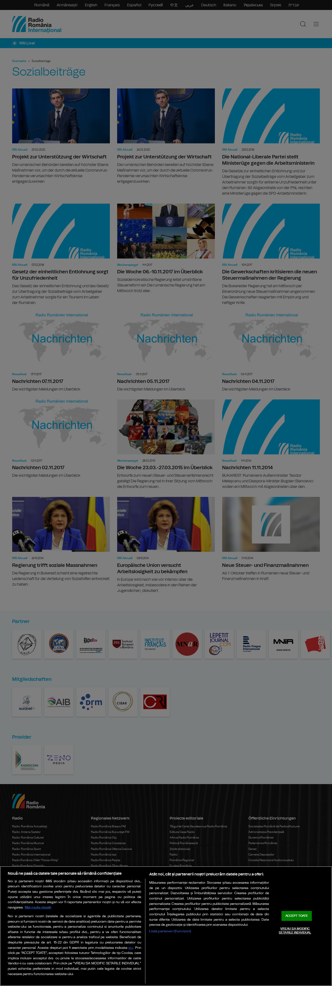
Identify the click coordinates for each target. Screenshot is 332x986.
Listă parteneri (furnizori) (170, 931)
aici (130, 948)
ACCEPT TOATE (296, 915)
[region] (166, 926)
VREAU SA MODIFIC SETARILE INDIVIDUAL (295, 930)
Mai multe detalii (38, 907)
